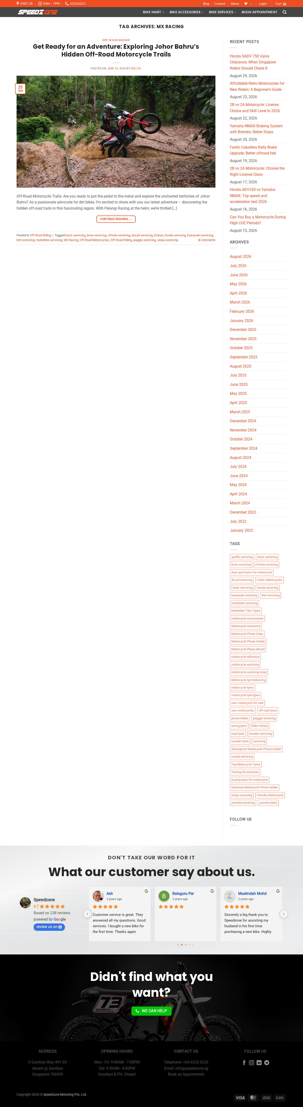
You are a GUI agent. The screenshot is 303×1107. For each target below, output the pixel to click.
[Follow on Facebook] (244, 1063)
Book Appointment (259, 12)
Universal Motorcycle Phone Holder (254, 787)
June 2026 (239, 275)
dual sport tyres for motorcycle (251, 572)
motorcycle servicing (245, 664)
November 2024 (243, 430)
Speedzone (44, 899)
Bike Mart (152, 12)
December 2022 (243, 512)
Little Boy (246, 893)
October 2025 (241, 348)
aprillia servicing (242, 557)
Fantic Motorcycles (269, 580)
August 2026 (240, 256)
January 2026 (241, 320)
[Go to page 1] (182, 944)
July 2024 (238, 466)
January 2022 (241, 530)
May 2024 (238, 485)
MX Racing (71, 240)
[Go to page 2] (186, 945)
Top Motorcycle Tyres (245, 764)
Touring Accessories (245, 772)
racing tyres (239, 726)
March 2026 (240, 302)
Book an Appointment (186, 1074)
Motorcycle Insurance (245, 626)
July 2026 (238, 266)
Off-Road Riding (116, 40)
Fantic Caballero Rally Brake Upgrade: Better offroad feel (253, 150)
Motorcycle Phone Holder (248, 641)
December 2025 (243, 329)
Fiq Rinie (179, 893)
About (235, 3)
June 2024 (239, 476)
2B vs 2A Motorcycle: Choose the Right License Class (257, 171)
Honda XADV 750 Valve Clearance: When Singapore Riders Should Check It (253, 62)
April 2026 (238, 293)
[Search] (284, 12)
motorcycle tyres (242, 687)
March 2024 (240, 503)
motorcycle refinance (245, 657)
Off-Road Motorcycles (94, 240)
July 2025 (238, 375)
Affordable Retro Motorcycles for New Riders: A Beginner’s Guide (257, 86)
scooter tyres (240, 741)
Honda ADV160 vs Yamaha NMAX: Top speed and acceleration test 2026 (252, 195)
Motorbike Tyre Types (245, 610)
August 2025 (240, 366)
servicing (259, 741)
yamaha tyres (268, 802)
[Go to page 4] (193, 944)
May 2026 (238, 284)
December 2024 (243, 421)
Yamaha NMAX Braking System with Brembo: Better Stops (256, 129)
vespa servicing (167, 240)
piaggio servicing (144, 240)
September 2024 (243, 448)
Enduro (158, 235)
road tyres (238, 733)
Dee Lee (136, 68)
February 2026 (242, 311)
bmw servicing (96, 235)
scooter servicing (260, 733)
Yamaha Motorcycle (270, 795)
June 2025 (239, 384)
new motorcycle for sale (247, 703)
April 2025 (238, 402)
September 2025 (243, 357)
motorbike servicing (49, 240)
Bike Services (221, 12)
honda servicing (175, 235)
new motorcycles (242, 710)
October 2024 (241, 439)
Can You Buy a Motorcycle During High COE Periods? (258, 220)
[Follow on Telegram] (266, 1063)
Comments (206, 240)
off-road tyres (268, 710)
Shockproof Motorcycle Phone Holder (256, 749)
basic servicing (75, 235)
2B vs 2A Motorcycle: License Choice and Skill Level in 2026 (255, 107)
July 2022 (238, 521)
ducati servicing (142, 235)
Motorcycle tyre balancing (248, 680)
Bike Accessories (185, 12)
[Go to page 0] (177, 944)
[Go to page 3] (189, 944)
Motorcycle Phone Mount (248, 649)
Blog (206, 3)
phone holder (240, 718)
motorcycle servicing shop (248, 672)
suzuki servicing (242, 756)
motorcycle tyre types (245, 695)
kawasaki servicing (200, 235)
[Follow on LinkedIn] (259, 1063)
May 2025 (238, 393)
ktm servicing (26, 240)
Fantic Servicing (242, 587)
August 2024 (240, 457)
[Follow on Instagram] (251, 1063)
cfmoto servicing (119, 235)
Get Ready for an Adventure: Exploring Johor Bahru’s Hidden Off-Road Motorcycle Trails (116, 50)
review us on (46, 926)
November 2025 (243, 339)
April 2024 (238, 494)
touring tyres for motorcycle (249, 780)
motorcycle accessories (247, 618)
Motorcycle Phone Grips (247, 634)
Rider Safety (259, 726)
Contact (219, 3)
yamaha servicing (243, 802)
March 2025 (240, 412)
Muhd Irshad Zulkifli (123, 893)
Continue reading (116, 219)
